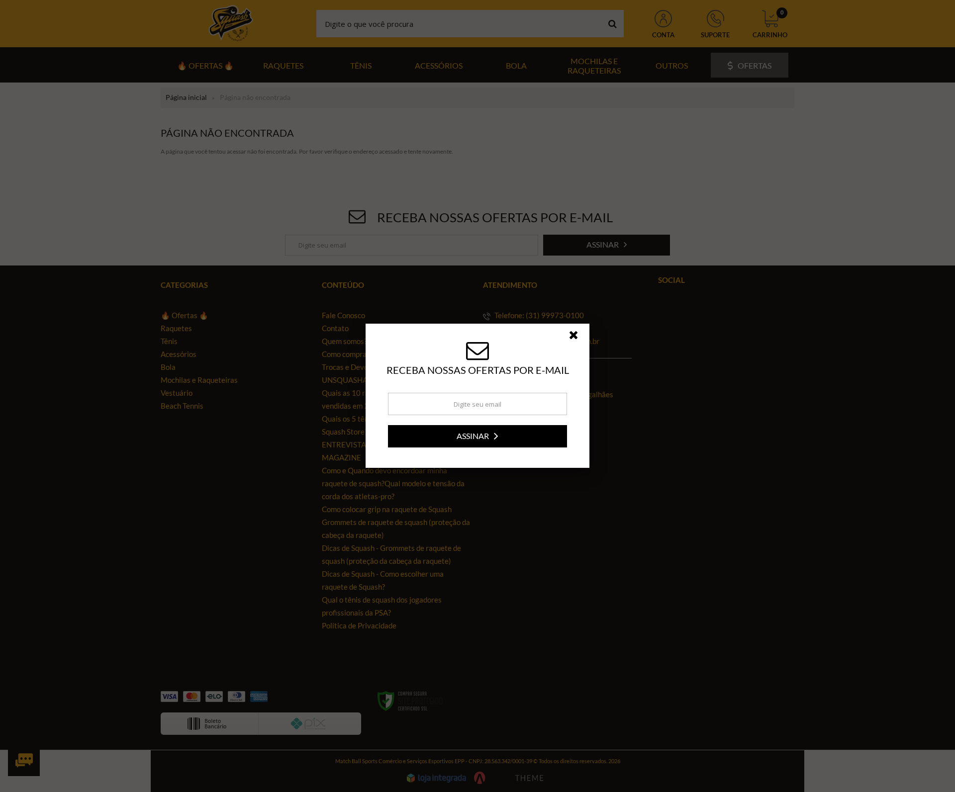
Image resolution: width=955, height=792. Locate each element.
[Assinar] (477, 436)
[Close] (578, 338)
